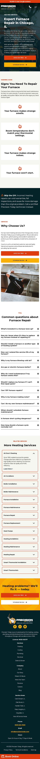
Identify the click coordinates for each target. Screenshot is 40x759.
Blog (20, 690)
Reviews (20, 683)
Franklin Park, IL (20, 706)
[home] (8, 7)
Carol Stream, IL (20, 699)
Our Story (20, 672)
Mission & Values (20, 676)
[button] (20, 57)
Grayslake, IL (20, 713)
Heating (20, 646)
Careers (20, 687)
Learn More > (8, 469)
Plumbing (20, 653)
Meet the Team (20, 680)
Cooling (20, 650)
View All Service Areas (20, 716)
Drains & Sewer (20, 660)
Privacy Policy (8, 750)
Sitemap (33, 750)
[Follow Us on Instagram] (20, 627)
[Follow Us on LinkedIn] (25, 627)
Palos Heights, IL (20, 709)
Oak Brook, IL (20, 702)
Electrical (20, 657)
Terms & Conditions (22, 750)
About (20, 669)
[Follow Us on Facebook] (15, 627)
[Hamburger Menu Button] (35, 7)
